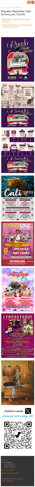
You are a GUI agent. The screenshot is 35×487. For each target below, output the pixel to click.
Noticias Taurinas (5, 7)
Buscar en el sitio (32, 2)
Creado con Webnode (8, 480)
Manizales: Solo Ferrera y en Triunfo (16, 20)
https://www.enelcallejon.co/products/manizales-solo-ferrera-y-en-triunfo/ (17, 26)
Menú (29, 2)
